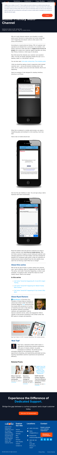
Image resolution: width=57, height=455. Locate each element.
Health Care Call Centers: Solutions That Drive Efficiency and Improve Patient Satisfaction (40, 379)
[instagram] (48, 439)
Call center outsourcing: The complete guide (33, 61)
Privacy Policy (42, 452)
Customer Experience (12, 30)
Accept (47, 15)
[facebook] (42, 439)
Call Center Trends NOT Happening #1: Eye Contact (28, 290)
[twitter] (45, 439)
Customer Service (26, 30)
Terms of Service (51, 452)
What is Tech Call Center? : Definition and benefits (16, 377)
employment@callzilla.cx (36, 437)
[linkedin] (51, 439)
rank (23, 304)
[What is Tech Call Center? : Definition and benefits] (16, 366)
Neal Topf (19, 29)
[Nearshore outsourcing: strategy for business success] (28, 366)
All (21, 30)
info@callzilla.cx (33, 433)
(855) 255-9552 (33, 428)
